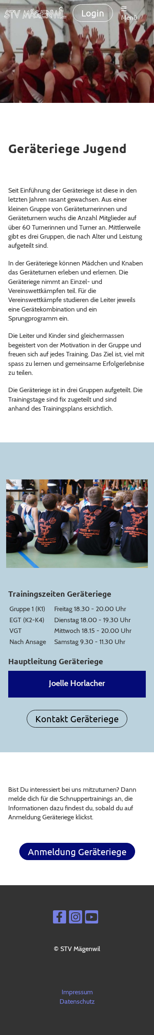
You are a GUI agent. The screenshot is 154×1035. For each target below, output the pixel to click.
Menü (129, 17)
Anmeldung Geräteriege (77, 851)
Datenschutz (77, 1001)
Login (92, 12)
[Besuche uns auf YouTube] (91, 919)
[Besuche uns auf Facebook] (59, 919)
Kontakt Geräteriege (77, 718)
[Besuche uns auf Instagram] (75, 919)
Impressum (77, 992)
